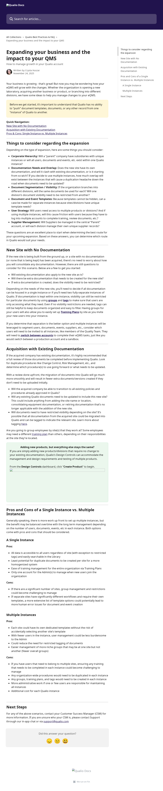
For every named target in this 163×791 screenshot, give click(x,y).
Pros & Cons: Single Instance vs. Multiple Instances (36, 133)
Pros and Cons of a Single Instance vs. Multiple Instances (137, 78)
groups (52, 300)
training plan (39, 434)
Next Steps (126, 96)
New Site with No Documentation (26, 126)
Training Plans (70, 312)
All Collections (13, 37)
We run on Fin (83, 781)
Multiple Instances (132, 90)
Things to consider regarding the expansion (136, 51)
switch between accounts (36, 335)
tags (66, 300)
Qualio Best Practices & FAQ (40, 37)
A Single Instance (132, 85)
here (24, 424)
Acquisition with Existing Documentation (30, 129)
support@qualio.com (56, 721)
